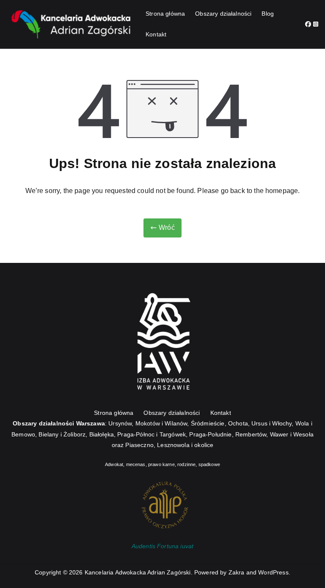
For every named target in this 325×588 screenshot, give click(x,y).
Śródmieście (208, 423)
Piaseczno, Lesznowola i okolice (169, 445)
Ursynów (120, 423)
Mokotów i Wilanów (161, 423)
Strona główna (165, 13)
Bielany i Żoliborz (62, 434)
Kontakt (156, 34)
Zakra (237, 572)
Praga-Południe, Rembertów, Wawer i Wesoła (251, 434)
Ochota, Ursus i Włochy (260, 423)
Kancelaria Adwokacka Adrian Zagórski (138, 572)
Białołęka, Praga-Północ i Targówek (137, 434)
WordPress (273, 572)
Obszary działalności (223, 13)
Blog (268, 13)
